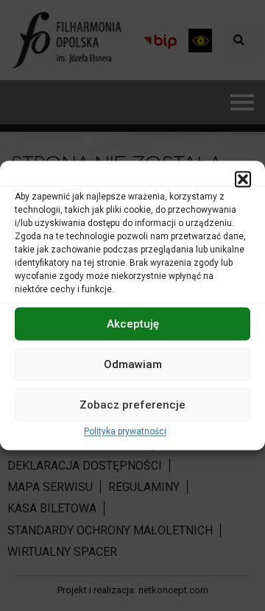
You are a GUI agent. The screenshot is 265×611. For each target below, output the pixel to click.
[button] (243, 179)
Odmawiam (133, 364)
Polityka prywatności (125, 431)
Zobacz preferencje (133, 405)
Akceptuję (133, 324)
